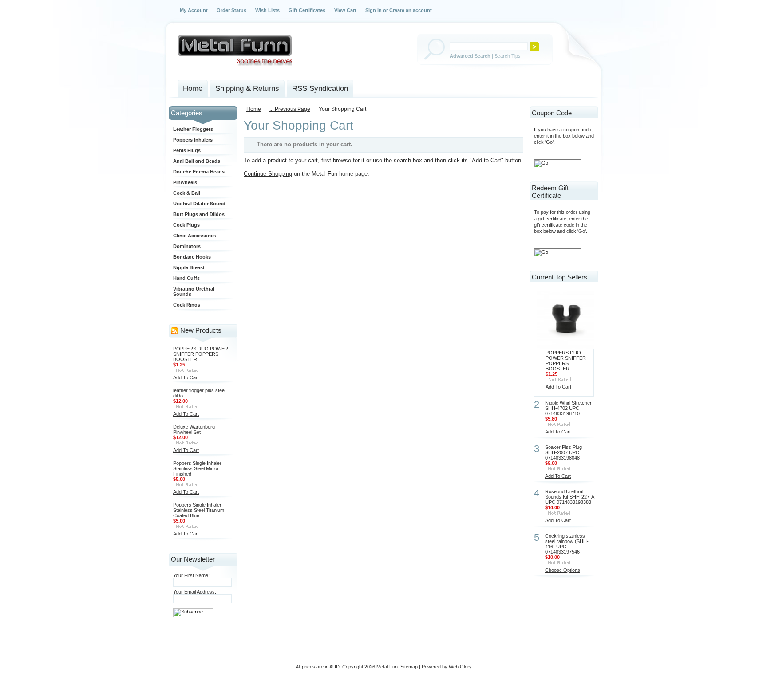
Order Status (231, 10)
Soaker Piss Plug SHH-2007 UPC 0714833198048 (563, 452)
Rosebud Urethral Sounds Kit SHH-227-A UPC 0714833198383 (569, 497)
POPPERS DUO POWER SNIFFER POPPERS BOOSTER (200, 354)
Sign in (373, 10)
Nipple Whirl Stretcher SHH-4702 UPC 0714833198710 (568, 408)
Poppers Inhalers (193, 139)
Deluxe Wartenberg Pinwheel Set (194, 429)
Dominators (187, 246)
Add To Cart (186, 377)
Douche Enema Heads (199, 171)
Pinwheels (185, 182)
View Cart (345, 10)
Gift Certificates (307, 10)
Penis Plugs (187, 150)
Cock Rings (186, 304)
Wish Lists (267, 10)
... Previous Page (289, 109)
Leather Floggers (193, 129)
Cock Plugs (186, 225)
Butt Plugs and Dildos (199, 214)
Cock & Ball (186, 193)
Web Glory (460, 666)
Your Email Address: (194, 591)
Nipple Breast (189, 267)
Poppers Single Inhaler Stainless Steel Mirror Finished (197, 468)
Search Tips (507, 56)
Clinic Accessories (194, 235)
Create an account (410, 10)
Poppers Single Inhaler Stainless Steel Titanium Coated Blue (198, 510)
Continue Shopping (268, 173)
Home (253, 109)
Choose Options (562, 570)
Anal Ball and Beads (196, 161)
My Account (194, 10)
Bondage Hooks (192, 257)
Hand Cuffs (186, 278)
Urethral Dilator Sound (199, 203)
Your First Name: (191, 575)
